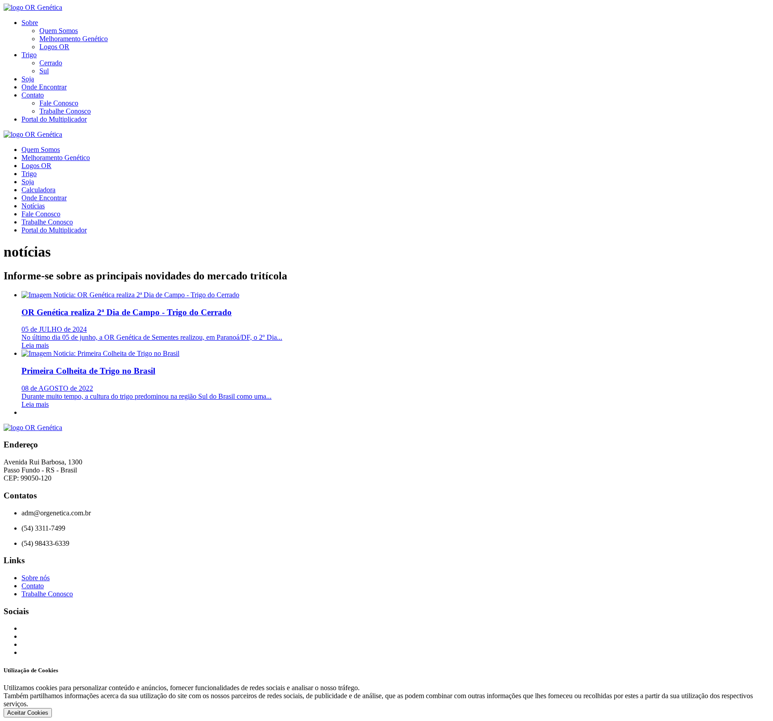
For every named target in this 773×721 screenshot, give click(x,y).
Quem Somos (58, 30)
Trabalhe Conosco (65, 111)
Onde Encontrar (44, 87)
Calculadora (38, 190)
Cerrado (50, 63)
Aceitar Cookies (27, 712)
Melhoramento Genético (73, 38)
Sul (44, 71)
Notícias (33, 206)
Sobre (29, 22)
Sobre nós (35, 578)
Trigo (29, 55)
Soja (27, 79)
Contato (32, 95)
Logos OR (54, 47)
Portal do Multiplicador (54, 119)
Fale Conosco (58, 103)
